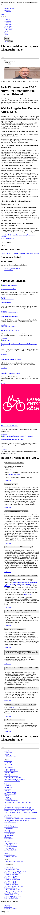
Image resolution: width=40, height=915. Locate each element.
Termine (6, 754)
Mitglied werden (9, 8)
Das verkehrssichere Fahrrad (10, 330)
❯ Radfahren (8, 26)
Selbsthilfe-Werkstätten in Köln (10, 373)
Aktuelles (7, 19)
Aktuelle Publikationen (11, 771)
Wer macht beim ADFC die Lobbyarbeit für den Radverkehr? (21, 575)
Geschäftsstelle (8, 838)
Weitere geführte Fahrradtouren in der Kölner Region (20, 818)
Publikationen (8, 28)
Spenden (7, 10)
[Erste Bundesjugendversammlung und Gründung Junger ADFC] (5, 340)
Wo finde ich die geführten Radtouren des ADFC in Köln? (20, 704)
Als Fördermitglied (10, 848)
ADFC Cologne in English (12, 889)
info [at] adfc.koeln (14, 474)
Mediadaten (7, 774)
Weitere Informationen (11, 800)
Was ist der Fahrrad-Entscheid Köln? (15, 629)
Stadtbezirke (8, 799)
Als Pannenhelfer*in (10, 850)
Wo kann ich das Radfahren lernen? (14, 720)
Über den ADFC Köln (11, 827)
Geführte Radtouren (10, 756)
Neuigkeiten (8, 752)
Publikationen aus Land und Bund (14, 779)
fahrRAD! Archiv (9, 772)
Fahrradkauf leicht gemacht (9, 316)
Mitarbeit (3, 236)
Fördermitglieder (9, 835)
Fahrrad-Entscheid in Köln (9, 426)
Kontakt (6, 797)
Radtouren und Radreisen (11, 817)
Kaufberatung (12, 235)
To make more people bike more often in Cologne (19, 809)
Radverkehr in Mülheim (11, 884)
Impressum (7, 905)
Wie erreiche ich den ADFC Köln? (14, 462)
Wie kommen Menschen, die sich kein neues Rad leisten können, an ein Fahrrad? (22, 688)
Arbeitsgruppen (9, 833)
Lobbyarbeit (8, 787)
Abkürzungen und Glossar (12, 869)
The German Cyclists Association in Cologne (17, 807)
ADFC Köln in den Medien (12, 777)
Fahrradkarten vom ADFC (12, 781)
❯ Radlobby (8, 24)
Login (6, 34)
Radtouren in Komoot (10, 888)
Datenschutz (8, 907)
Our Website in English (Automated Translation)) (18, 810)
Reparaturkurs (31, 235)
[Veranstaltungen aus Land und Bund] (17, 436)
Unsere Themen (9, 828)
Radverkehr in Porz (10, 881)
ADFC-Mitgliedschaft (10, 843)
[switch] (14, 61)
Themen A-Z (8, 764)
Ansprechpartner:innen (11, 776)
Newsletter (7, 11)
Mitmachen (4, 235)
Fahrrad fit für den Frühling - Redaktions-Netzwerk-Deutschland (20, 253)
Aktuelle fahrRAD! (10, 769)
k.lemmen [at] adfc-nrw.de (12, 268)
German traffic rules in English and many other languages (21, 812)
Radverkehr (7, 23)
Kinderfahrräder (6, 302)
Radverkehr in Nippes (10, 878)
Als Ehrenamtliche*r (10, 846)
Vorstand (7, 830)
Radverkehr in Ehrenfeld (11, 876)
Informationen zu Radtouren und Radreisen (17, 820)
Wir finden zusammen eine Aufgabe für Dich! (17, 802)
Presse (6, 33)
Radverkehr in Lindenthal (12, 874)
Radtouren (7, 21)
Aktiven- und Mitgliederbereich (13, 861)
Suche (6, 41)
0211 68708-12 (8, 270)
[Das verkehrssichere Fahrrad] (9, 326)
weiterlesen (7, 480)
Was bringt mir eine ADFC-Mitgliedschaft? (16, 511)
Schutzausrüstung (21, 235)
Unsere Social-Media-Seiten (12, 896)
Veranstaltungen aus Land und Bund (12, 439)
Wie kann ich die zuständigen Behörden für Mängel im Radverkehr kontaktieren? (21, 611)
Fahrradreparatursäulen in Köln (11, 359)
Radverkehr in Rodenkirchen (12, 873)
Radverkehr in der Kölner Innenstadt (15, 871)
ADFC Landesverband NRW (13, 891)
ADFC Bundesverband (11, 893)
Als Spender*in (9, 845)
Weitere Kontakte (9, 832)
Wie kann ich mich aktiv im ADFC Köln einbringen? (19, 547)
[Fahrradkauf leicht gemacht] (9, 313)
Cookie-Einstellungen (10, 908)
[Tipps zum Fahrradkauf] (9, 285)
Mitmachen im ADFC (10, 794)
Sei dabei (7, 31)
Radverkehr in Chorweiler (12, 879)
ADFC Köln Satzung (10, 868)
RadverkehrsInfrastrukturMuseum (14, 886)
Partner (6, 790)
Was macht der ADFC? (11, 484)
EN (5, 36)
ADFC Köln (8, 29)
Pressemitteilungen (9, 855)
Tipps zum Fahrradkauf (8, 289)
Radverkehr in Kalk (10, 883)
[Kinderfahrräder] (7, 299)
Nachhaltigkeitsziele (10, 792)
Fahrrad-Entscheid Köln (11, 894)
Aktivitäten (7, 789)
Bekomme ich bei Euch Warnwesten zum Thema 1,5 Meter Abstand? (22, 668)
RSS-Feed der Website (11, 898)
